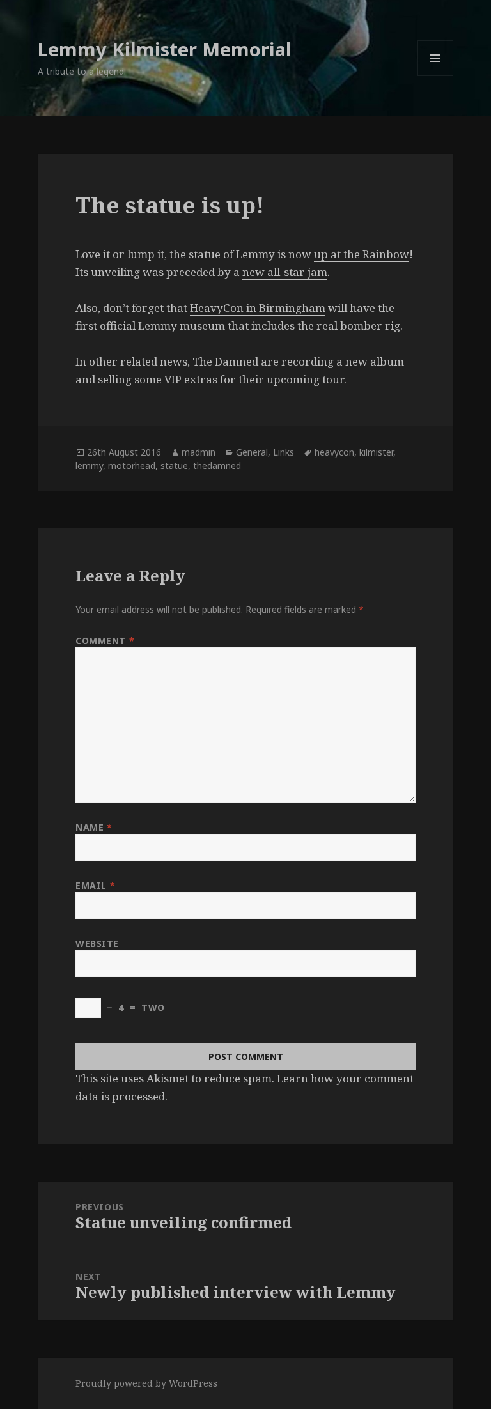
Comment (104, 641)
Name (93, 827)
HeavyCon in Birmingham (257, 307)
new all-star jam (284, 272)
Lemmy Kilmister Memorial (165, 48)
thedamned (217, 465)
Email (95, 885)
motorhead (131, 465)
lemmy (89, 465)
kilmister (376, 452)
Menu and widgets (435, 75)
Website (97, 943)
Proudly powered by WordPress (146, 1383)
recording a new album (342, 361)
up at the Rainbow (361, 254)
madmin (198, 452)
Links (283, 452)
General (252, 452)
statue (174, 465)
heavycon (334, 452)
